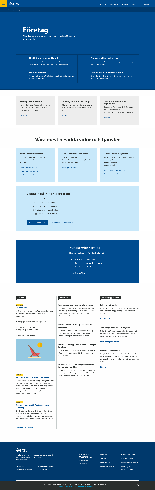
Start (9, 10)
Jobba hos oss (105, 462)
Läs (22, 115)
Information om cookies (129, 462)
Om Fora (103, 5)
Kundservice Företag (79, 273)
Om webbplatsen (127, 458)
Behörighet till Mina (71, 168)
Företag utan (29, 171)
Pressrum (103, 471)
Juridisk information (107, 467)
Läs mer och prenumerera (109, 342)
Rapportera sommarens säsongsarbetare (32, 377)
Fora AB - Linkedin (106, 319)
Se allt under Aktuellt (24, 427)
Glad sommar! (21, 307)
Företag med (29, 168)
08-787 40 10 (83, 464)
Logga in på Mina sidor (37, 222)
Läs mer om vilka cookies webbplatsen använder (76, 487)
